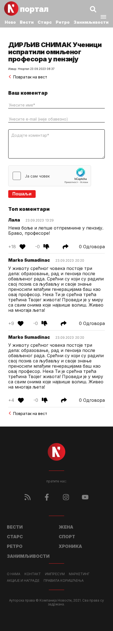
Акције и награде (23, 581)
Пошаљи (22, 194)
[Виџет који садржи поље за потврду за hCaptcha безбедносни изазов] (49, 175)
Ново (10, 22)
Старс (45, 22)
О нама (13, 574)
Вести (27, 22)
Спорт (67, 536)
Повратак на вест (30, 77)
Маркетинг (79, 574)
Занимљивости (91, 22)
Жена (66, 527)
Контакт (32, 574)
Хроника (70, 546)
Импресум (55, 574)
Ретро (63, 22)
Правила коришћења (64, 581)
